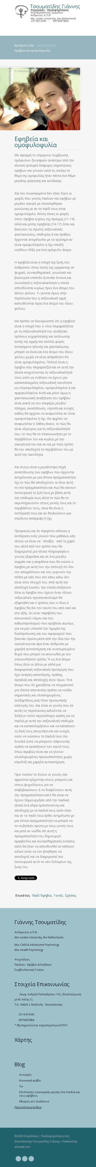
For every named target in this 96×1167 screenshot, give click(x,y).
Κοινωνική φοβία (30, 1080)
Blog (51, 45)
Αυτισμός (25, 1075)
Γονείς (58, 895)
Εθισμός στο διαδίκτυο (34, 1101)
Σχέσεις (70, 895)
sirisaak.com (22, 1147)
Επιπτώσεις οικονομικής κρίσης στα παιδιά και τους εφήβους (49, 1094)
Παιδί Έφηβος (42, 895)
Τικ (21, 1086)
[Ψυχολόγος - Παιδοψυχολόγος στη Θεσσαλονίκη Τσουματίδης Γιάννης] (48, 10)
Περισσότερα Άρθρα (28, 1107)
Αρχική (41, 45)
